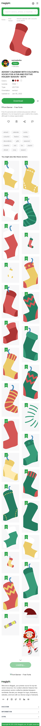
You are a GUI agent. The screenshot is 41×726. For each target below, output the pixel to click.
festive (16, 136)
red (15, 145)
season (23, 150)
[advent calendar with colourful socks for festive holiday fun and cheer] (10, 242)
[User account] (32, 3)
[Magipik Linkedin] (24, 699)
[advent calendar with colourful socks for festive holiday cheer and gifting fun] (30, 273)
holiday (25, 136)
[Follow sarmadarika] (5, 63)
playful (30, 145)
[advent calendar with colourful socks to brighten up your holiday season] (30, 177)
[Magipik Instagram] (11, 699)
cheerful (6, 145)
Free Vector (10, 20)
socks (25, 132)
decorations (7, 141)
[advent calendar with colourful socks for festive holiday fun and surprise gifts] (10, 302)
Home (3, 20)
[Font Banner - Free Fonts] (20, 107)
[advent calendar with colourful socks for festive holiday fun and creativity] (10, 503)
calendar (16, 132)
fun (22, 145)
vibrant (6, 150)
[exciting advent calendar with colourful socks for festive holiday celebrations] (10, 175)
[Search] (35, 11)
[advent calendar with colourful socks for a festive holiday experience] (30, 417)
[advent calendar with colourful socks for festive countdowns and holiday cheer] (30, 547)
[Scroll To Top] (37, 722)
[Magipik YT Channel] (28, 699)
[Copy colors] (21, 80)
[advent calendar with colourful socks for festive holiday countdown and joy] (10, 207)
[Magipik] (6, 3)
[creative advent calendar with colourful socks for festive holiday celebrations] (10, 468)
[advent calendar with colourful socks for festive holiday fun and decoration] (10, 563)
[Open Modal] (8, 121)
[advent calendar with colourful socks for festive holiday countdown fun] (10, 435)
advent (6, 132)
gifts (17, 141)
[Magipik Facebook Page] (7, 699)
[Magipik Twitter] (16, 699)
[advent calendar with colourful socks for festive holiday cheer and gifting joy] (10, 364)
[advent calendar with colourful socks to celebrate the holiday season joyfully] (10, 272)
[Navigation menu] (37, 3)
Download (18, 101)
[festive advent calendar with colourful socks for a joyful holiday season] (10, 593)
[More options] (17, 190)
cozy (14, 150)
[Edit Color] (37, 101)
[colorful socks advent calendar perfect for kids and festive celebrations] (30, 581)
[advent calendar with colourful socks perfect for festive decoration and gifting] (30, 450)
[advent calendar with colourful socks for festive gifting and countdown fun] (10, 537)
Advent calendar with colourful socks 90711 (27, 20)
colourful (6, 136)
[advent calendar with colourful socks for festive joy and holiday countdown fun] (30, 243)
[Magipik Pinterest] (20, 699)
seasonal (27, 141)
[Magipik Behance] (3, 699)
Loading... (20, 665)
